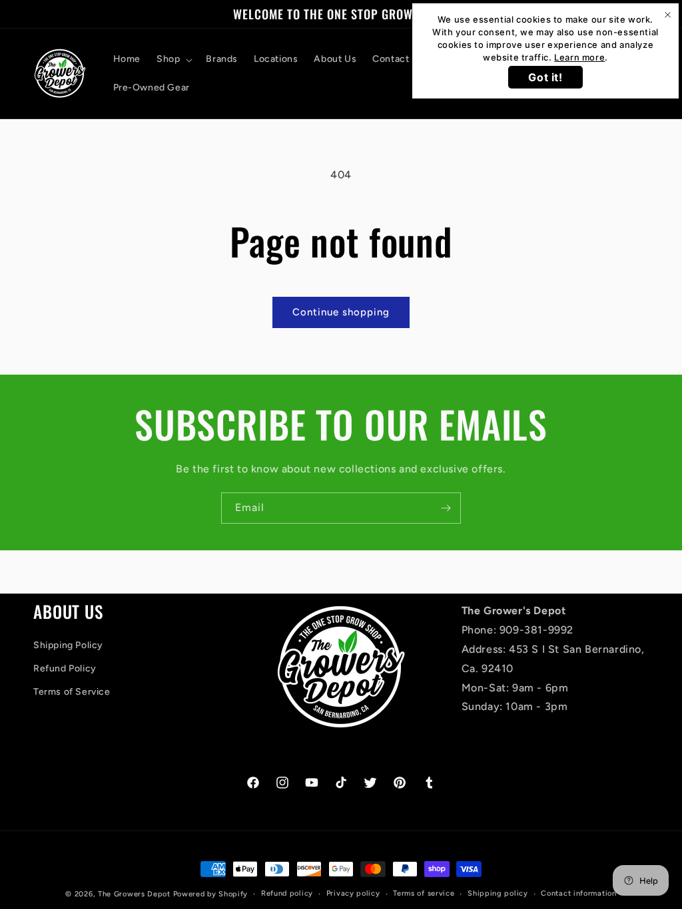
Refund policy (287, 893)
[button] (173, 59)
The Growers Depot (134, 894)
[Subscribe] (445, 508)
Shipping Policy (68, 645)
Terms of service (423, 893)
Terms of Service (72, 691)
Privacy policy (353, 893)
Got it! (545, 77)
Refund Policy (65, 668)
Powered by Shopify (210, 894)
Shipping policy (498, 893)
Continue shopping (341, 312)
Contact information (578, 893)
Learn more (579, 57)
